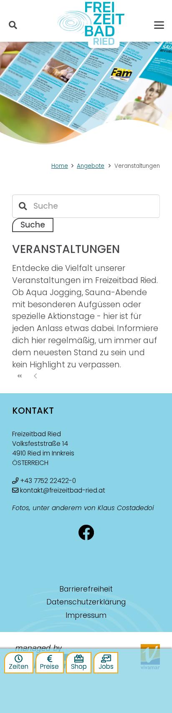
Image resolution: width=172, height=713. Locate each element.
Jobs (106, 666)
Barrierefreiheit (86, 589)
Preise (49, 666)
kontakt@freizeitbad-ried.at (62, 490)
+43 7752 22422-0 (48, 480)
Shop (79, 666)
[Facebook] (86, 533)
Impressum (86, 615)
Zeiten (18, 666)
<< (20, 376)
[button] (13, 25)
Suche (32, 224)
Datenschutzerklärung (86, 602)
